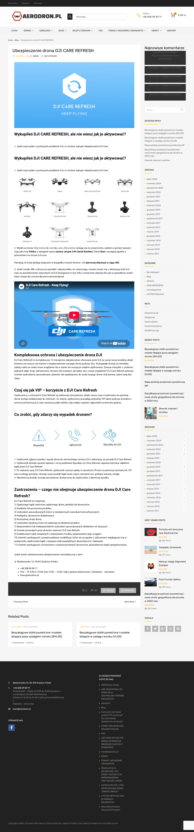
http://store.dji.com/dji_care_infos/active (55, 248)
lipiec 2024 (152, 179)
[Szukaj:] (165, 110)
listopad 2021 (153, 201)
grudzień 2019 (153, 210)
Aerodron (105, 703)
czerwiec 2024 (154, 183)
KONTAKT (171, 30)
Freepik (94, 823)
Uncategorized (154, 290)
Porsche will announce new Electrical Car (165, 57)
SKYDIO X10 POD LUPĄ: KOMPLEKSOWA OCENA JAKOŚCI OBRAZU (112, 788)
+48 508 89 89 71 (149, 16)
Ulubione (25, 3)
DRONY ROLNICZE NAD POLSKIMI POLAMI (112, 727)
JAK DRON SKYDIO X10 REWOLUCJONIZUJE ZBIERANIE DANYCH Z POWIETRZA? (112, 743)
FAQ (100, 30)
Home (10, 40)
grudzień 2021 (153, 196)
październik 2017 (155, 218)
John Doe (154, 76)
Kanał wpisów (151, 321)
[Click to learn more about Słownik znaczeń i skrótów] (151, 418)
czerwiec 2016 (154, 240)
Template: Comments (171, 67)
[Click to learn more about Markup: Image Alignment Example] (151, 571)
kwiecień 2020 (154, 205)
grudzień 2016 (153, 236)
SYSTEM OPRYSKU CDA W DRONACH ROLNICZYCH (112, 799)
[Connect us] (148, 629)
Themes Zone (52, 823)
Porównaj (38, 3)
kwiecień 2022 (154, 192)
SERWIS (27, 30)
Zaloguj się (150, 317)
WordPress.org (152, 330)
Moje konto (12, 3)
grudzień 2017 (153, 214)
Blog (16, 40)
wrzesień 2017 (153, 223)
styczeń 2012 (153, 249)
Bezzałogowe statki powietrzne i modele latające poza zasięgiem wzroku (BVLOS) (162, 353)
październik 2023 (155, 188)
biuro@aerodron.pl (22, 709)
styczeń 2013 (153, 245)
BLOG (61, 30)
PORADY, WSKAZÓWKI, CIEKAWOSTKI (126, 30)
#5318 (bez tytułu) (110, 685)
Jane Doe (154, 67)
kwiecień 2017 (153, 227)
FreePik (73, 823)
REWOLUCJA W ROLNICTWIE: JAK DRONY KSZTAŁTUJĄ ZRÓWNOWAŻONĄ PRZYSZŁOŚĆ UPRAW (111, 774)
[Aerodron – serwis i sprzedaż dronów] (35, 20)
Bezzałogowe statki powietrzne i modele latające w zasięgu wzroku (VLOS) (163, 371)
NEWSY (155, 30)
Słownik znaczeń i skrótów (157, 160)
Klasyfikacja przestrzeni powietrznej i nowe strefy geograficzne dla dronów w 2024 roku (163, 152)
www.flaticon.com (110, 823)
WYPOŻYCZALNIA (155, 294)
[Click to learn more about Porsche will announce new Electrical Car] (151, 535)
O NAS (14, 30)
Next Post (130, 601)
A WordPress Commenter (164, 52)
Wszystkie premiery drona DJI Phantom (110, 808)
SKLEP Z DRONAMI (81, 30)
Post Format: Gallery (170, 579)
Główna (150, 281)
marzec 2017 (153, 231)
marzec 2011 (153, 253)
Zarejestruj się (151, 313)
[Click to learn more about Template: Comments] (151, 553)
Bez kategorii (50, 56)
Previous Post (21, 601)
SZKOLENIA (44, 30)
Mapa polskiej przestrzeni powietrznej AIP (164, 145)
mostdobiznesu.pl (109, 751)
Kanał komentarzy (153, 326)
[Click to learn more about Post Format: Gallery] (151, 585)
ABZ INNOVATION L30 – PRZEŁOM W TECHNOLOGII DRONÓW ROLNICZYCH (112, 694)
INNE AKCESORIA (155, 285)
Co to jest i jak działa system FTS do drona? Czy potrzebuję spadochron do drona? (112, 717)
